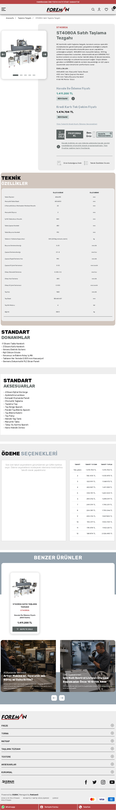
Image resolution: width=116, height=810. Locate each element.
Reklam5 (34, 795)
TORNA (4, 733)
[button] (15, 75)
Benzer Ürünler (89, 134)
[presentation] (3, 55)
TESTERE (6, 757)
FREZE (4, 726)
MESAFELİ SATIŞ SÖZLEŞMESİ (36, 798)
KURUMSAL (6, 772)
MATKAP (5, 741)
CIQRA (15, 795)
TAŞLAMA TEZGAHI (11, 749)
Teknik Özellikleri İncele (99, 163)
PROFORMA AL (74, 134)
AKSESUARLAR (8, 764)
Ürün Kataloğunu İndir (73, 163)
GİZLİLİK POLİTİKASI (10, 798)
